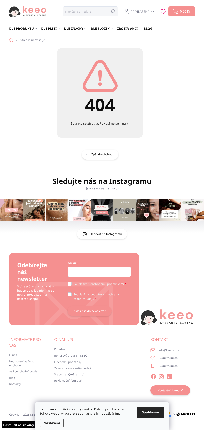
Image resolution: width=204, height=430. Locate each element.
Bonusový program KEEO (70, 355)
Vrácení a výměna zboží (69, 374)
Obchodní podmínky (67, 362)
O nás (13, 355)
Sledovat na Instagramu (106, 234)
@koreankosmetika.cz (102, 188)
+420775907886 (168, 358)
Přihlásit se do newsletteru (89, 311)
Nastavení (52, 423)
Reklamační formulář (68, 380)
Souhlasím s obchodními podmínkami (99, 284)
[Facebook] (153, 376)
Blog (12, 378)
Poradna (59, 349)
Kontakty (15, 384)
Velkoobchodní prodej (23, 371)
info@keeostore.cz (170, 350)
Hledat (112, 11)
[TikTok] (169, 376)
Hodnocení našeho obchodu (21, 363)
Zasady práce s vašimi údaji (72, 368)
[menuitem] (23, 29)
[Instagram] (161, 376)
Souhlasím (150, 412)
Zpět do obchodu (102, 154)
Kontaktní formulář (170, 390)
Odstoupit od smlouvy (18, 425)
